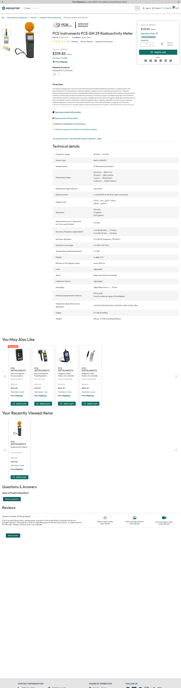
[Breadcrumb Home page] (3, 17)
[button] (157, 34)
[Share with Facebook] (146, 61)
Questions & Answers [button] (104, 42)
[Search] (137, 8)
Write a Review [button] (87, 42)
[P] (171, 61)
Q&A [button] (99, 138)
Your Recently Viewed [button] (78, 138)
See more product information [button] (68, 112)
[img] (88, 25)
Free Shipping (17, 395)
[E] (166, 61)
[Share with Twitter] (151, 61)
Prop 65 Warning (79, 124)
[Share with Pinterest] (156, 61)
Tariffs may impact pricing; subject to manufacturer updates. (76, 129)
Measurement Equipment (17, 17)
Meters (34, 17)
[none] (27, 8)
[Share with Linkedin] (161, 61)
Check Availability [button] (148, 37)
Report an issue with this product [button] (66, 118)
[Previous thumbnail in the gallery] (6, 26)
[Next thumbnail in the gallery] (6, 55)
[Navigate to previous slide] (2, 1)
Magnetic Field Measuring (50, 17)
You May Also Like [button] (60, 138)
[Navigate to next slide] (178, 1)
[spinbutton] (147, 44)
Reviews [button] (74, 42)
